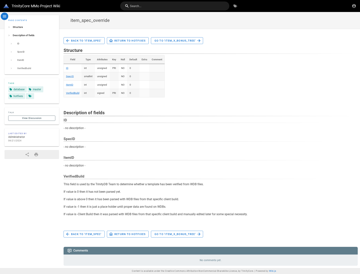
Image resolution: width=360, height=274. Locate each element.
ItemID (69, 84)
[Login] (354, 5)
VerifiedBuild (72, 93)
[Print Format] (36, 154)
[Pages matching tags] (30, 96)
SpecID (70, 76)
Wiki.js (272, 271)
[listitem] (32, 27)
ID (67, 68)
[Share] (27, 154)
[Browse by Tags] (235, 5)
